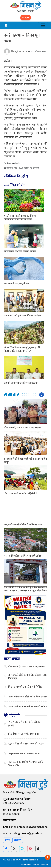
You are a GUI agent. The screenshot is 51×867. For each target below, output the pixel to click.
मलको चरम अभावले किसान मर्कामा (20, 251)
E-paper (25, 17)
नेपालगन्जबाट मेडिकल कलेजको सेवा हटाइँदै (24, 723)
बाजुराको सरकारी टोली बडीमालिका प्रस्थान (23, 525)
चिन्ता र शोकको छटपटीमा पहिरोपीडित (21, 493)
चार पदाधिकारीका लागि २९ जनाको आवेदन (23, 556)
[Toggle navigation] (43, 25)
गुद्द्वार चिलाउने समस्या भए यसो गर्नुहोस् (26, 744)
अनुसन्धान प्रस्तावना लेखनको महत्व (24, 753)
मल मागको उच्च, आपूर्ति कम (16, 284)
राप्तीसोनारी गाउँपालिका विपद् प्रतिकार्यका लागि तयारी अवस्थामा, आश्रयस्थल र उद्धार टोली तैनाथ (25, 589)
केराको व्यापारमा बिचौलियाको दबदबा (21, 383)
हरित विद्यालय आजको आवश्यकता (23, 734)
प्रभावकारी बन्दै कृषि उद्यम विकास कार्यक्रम (22, 316)
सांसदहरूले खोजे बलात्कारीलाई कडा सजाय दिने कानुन (25, 460)
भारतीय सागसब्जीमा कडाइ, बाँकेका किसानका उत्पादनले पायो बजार (20, 217)
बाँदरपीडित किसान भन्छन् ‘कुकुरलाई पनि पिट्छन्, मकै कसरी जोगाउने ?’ (22, 349)
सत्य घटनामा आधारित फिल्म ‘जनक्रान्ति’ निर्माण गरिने (26, 763)
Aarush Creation (40, 865)
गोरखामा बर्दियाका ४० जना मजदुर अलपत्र (22, 428)
